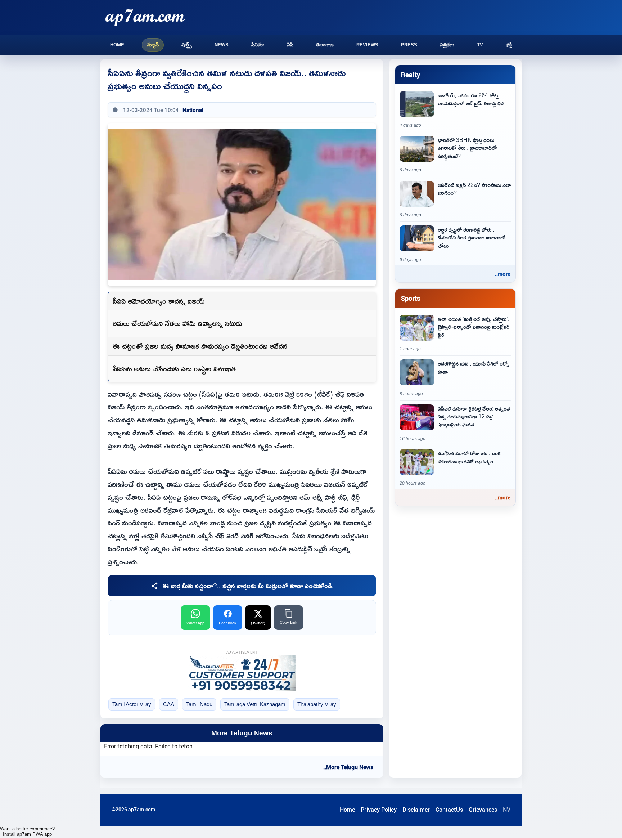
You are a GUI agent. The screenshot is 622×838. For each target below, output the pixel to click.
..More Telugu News (348, 767)
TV (480, 45)
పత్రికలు (447, 45)
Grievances (483, 810)
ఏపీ (290, 45)
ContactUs (449, 810)
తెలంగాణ (325, 45)
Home (117, 45)
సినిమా (257, 45)
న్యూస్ (153, 45)
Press (409, 45)
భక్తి (509, 45)
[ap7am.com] (145, 17)
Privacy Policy (379, 810)
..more (502, 273)
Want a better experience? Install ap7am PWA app (27, 831)
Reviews (367, 45)
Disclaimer (416, 810)
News (222, 45)
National (192, 109)
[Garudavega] (242, 673)
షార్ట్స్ (186, 45)
